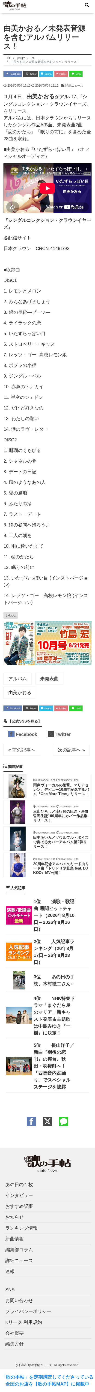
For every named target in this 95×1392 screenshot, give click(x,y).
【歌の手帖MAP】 (52, 1383)
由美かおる (19, 692)
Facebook (15, 74)
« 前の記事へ (21, 749)
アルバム (17, 678)
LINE (78, 74)
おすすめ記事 (19, 1206)
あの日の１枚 (19, 1184)
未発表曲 (49, 678)
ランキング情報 (21, 1227)
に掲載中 (80, 1383)
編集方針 (14, 1343)
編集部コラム (19, 1249)
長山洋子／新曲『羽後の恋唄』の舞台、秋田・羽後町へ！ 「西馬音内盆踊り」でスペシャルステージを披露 (54, 1066)
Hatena (47, 74)
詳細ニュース (74, 85)
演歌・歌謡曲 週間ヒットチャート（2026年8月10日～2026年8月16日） (54, 915)
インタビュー (19, 1195)
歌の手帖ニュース (40, 1365)
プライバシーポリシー (28, 1311)
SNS (10, 1289)
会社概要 (14, 1333)
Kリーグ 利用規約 (23, 1322)
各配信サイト (17, 237)
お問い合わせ (19, 1300)
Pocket (62, 74)
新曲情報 (14, 1238)
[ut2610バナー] (47, 642)
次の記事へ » (71, 749)
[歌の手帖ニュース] (14, 5)
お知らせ (14, 1217)
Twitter (32, 74)
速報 (10, 1271)
